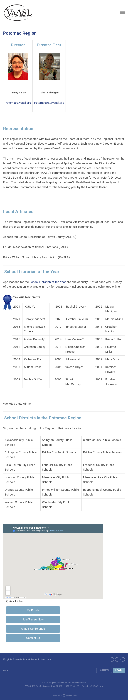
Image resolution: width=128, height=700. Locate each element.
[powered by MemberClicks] (64, 695)
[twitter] (117, 659)
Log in (118, 670)
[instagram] (123, 659)
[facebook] (112, 659)
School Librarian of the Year (48, 282)
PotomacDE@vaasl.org (49, 103)
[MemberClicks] (19, 12)
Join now (104, 670)
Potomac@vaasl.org (18, 103)
